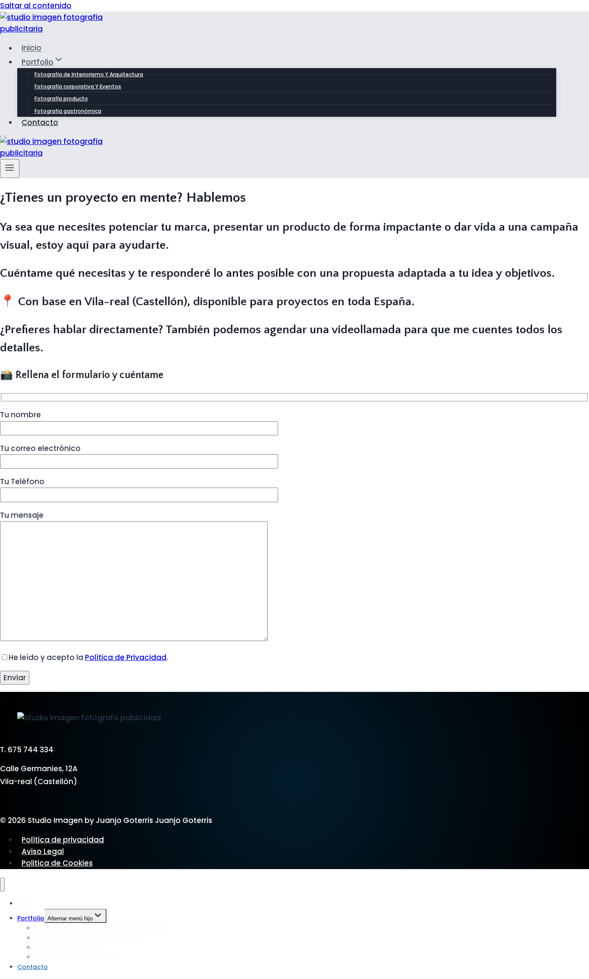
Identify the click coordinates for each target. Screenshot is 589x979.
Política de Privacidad (125, 657)
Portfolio (30, 918)
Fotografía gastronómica (67, 111)
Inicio (31, 48)
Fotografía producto (61, 98)
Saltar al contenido (36, 5)
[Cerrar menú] (2, 885)
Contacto (40, 122)
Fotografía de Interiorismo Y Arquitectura (88, 74)
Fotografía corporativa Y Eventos (77, 86)
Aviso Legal (43, 851)
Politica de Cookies (57, 863)
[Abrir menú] (9, 168)
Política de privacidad (63, 840)
